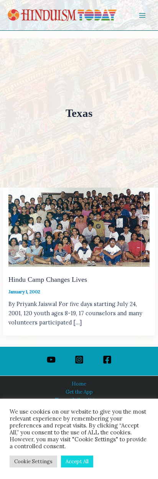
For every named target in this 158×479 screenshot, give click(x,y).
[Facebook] (107, 359)
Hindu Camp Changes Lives (47, 279)
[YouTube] (51, 359)
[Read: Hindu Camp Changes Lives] (78, 226)
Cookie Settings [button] (33, 461)
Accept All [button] (77, 461)
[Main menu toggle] (142, 15)
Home (79, 384)
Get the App (79, 392)
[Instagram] (79, 359)
